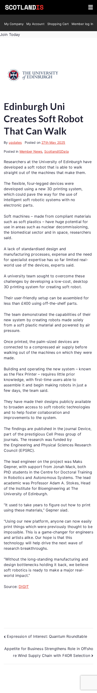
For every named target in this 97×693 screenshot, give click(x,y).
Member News (31, 151)
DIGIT (24, 586)
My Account (35, 24)
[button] (90, 7)
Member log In (82, 24)
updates (15, 142)
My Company (14, 24)
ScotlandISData (56, 151)
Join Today (10, 34)
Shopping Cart (58, 24)
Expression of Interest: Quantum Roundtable (47, 636)
